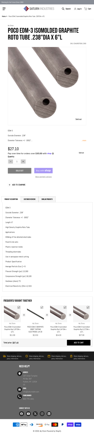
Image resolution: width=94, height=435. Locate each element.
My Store (43, 431)
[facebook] (21, 413)
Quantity (11, 156)
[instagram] (42, 413)
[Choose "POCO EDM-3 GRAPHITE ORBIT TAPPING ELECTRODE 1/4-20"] (42, 307)
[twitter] (35, 413)
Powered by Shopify (54, 431)
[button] (4, 8)
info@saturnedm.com (31, 391)
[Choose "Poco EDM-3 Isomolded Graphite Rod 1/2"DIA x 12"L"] (88, 307)
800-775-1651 (28, 399)
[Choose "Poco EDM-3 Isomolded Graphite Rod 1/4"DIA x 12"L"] (65, 307)
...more (83, 140)
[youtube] (28, 413)
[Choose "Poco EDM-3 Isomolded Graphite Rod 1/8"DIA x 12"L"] (19, 307)
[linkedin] (49, 413)
